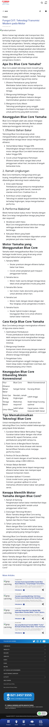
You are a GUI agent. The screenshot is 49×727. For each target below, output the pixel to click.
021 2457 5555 (21, 695)
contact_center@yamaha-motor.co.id (20, 698)
